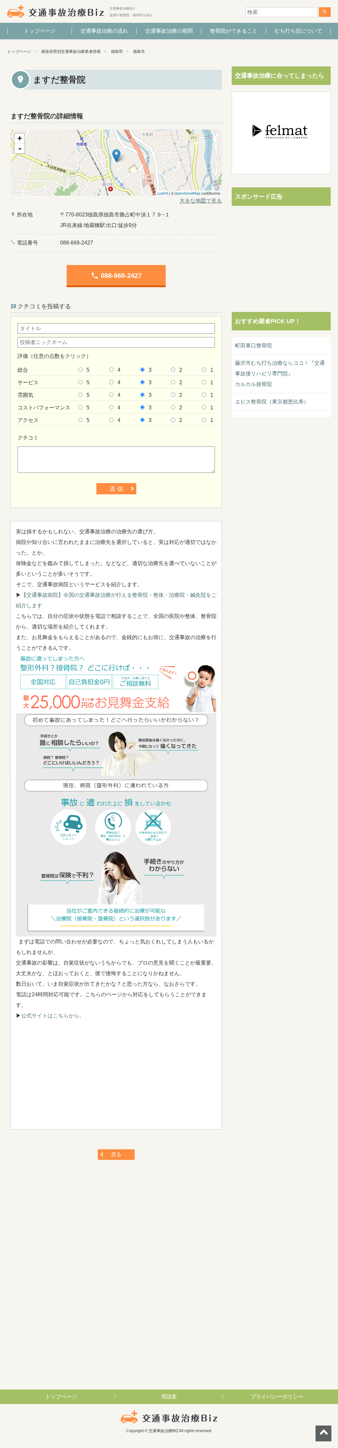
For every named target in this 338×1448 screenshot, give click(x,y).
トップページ (39, 31)
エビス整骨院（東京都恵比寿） (272, 401)
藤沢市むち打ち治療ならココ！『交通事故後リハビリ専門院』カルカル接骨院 (280, 373)
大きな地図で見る (201, 201)
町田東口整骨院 (253, 345)
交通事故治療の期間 (169, 31)
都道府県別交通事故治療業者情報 (71, 51)
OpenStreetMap (187, 193)
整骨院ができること (233, 31)
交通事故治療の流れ (104, 31)
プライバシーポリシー (277, 1396)
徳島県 (117, 51)
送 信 (116, 488)
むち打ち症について (298, 31)
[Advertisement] (116, 1078)
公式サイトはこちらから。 (52, 1015)
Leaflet (162, 193)
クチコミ (28, 437)
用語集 (169, 1396)
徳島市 (139, 51)
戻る (116, 1154)
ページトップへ (323, 1433)
